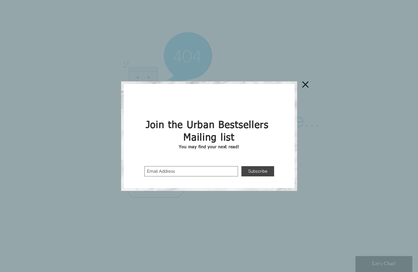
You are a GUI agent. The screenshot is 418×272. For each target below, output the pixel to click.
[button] (305, 84)
